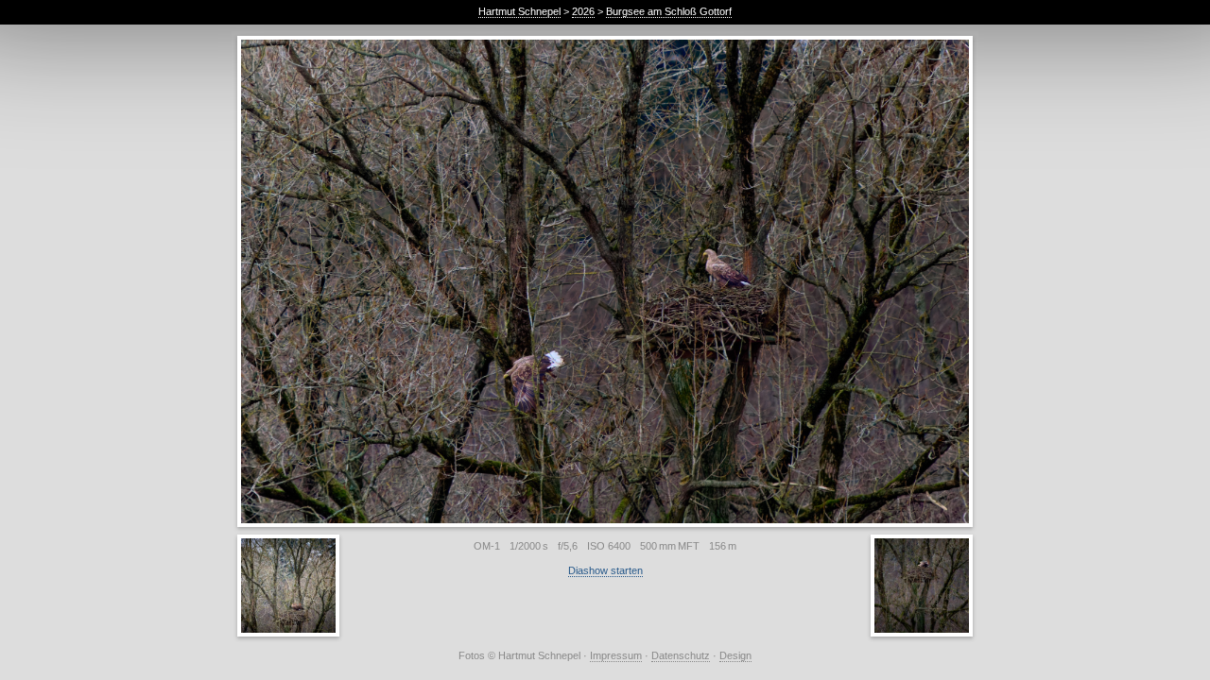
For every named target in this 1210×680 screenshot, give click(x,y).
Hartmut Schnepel (519, 11)
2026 (583, 11)
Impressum (616, 655)
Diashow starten (605, 570)
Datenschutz (680, 655)
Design (735, 655)
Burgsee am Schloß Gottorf (669, 11)
